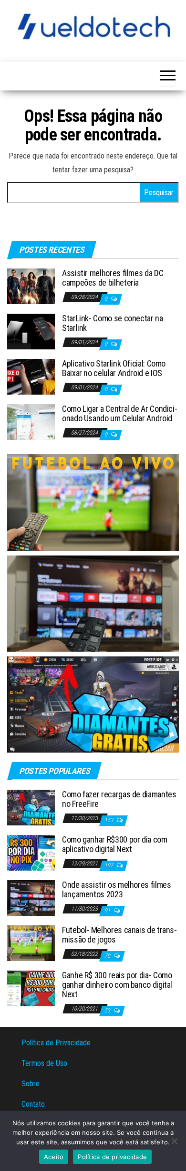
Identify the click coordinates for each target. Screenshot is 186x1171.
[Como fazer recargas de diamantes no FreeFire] (31, 807)
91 (108, 910)
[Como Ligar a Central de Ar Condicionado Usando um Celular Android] (31, 421)
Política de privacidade (112, 1157)
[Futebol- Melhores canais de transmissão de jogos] (31, 942)
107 (109, 865)
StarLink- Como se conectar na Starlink (112, 323)
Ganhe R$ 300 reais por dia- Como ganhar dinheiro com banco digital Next (117, 984)
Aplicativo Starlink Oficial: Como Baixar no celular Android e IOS (113, 368)
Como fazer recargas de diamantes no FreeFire (119, 799)
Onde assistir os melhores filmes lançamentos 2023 (116, 889)
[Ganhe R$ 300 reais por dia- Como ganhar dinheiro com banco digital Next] (31, 987)
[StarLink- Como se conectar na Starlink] (31, 331)
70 (108, 956)
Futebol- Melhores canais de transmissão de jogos (119, 934)
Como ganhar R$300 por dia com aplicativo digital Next (114, 844)
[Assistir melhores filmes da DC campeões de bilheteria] (31, 285)
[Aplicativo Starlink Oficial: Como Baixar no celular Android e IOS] (31, 376)
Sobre (30, 1083)
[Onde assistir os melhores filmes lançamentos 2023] (31, 897)
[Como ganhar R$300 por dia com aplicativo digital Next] (31, 852)
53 (108, 1010)
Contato (33, 1104)
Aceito (54, 1157)
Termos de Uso (44, 1063)
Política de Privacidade (56, 1042)
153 (109, 820)
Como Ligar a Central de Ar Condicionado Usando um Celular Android (119, 413)
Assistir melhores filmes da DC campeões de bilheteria (112, 278)
